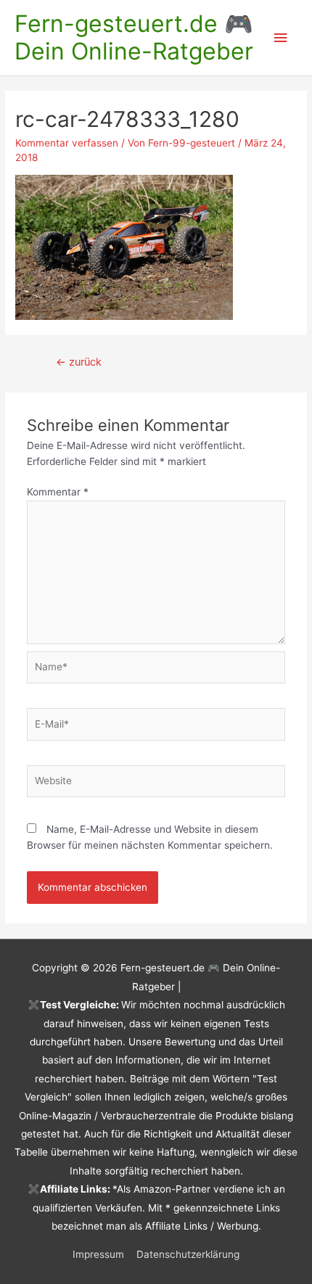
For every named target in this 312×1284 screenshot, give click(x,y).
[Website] (156, 784)
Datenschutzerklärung (187, 1254)
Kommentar (58, 492)
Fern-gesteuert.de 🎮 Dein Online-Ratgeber (134, 37)
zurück (79, 362)
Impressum (98, 1254)
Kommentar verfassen (66, 143)
